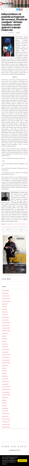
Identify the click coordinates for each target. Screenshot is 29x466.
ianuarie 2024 (5, 293)
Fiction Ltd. (19, 223)
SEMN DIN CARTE (14, 446)
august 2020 (5, 397)
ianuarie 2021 (5, 384)
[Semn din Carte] (6, 3)
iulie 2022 (4, 336)
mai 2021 (4, 373)
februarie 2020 (5, 413)
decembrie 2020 (6, 386)
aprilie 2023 (5, 312)
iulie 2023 (4, 306)
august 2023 (5, 304)
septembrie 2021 (6, 362)
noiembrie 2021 (5, 357)
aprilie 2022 (5, 344)
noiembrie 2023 (5, 296)
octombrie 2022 (6, 328)
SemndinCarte (11, 32)
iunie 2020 (4, 403)
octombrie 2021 (6, 360)
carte (7, 223)
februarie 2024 (5, 290)
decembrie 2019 (6, 419)
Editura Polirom (10, 223)
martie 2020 (5, 411)
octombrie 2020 (6, 392)
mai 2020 (4, 405)
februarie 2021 (5, 381)
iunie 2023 (4, 309)
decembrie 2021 (6, 354)
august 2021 (5, 365)
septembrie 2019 (6, 427)
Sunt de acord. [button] (22, 460)
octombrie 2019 (6, 424)
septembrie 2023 (6, 301)
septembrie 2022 (6, 330)
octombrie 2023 (6, 298)
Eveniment (18, 32)
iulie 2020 (4, 400)
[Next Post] (21, 229)
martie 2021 (5, 378)
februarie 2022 (5, 349)
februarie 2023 (5, 317)
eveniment (15, 223)
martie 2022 (5, 346)
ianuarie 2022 (5, 352)
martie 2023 (5, 314)
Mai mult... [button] (4, 463)
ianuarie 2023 (5, 320)
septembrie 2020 (6, 394)
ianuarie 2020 (5, 416)
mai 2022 (4, 341)
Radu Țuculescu (24, 223)
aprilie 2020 (5, 408)
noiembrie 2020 (5, 389)
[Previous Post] (8, 229)
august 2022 (5, 333)
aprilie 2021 (5, 376)
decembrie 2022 (6, 322)
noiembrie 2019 (5, 421)
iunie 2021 (4, 370)
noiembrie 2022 (5, 325)
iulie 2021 (4, 368)
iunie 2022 (4, 338)
